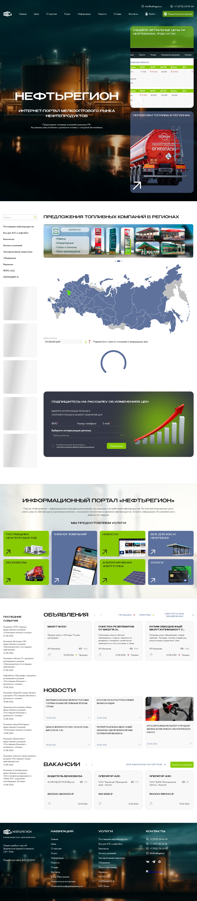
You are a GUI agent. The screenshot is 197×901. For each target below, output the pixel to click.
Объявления (9, 258)
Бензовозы (8, 239)
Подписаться (116, 445)
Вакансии (8, 264)
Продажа (125, 615)
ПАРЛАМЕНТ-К (11, 276)
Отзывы (117, 13)
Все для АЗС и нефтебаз (15, 232)
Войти (152, 13)
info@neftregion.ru (153, 6)
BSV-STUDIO (28, 860)
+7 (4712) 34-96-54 (184, 6)
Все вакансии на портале (144, 765)
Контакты (133, 13)
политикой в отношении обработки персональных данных (75, 447)
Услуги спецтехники (107, 867)
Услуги (67, 13)
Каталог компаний (12, 245)
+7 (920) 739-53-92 (159, 848)
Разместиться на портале (63, 881)
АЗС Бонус (103, 886)
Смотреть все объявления (174, 615)
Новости (102, 13)
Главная (22, 13)
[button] (115, 261)
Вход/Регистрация (60, 876)
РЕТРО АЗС (9, 270)
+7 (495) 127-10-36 (158, 843)
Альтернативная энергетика (17, 251)
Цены (36, 13)
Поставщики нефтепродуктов (18, 226)
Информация (84, 13)
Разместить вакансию (182, 764)
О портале (51, 13)
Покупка (145, 615)
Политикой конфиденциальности (67, 886)
